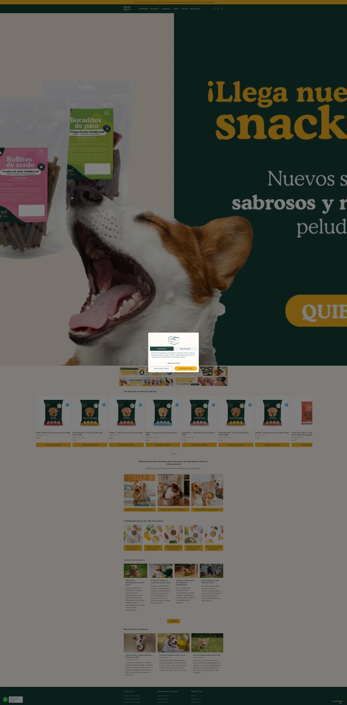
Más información (185, 348)
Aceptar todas (185, 369)
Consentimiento (162, 348)
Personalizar (174, 363)
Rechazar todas (161, 369)
